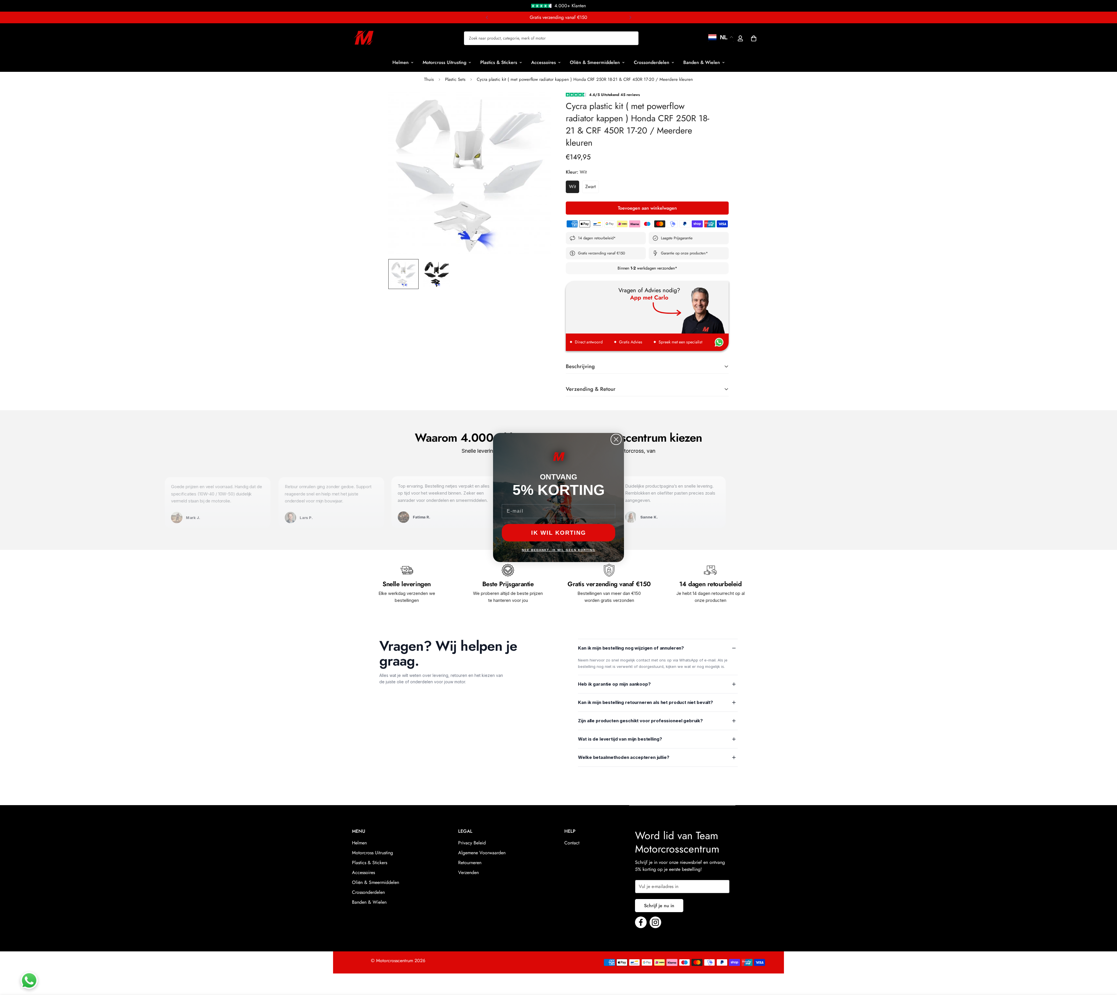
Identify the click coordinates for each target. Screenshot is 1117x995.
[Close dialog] (616, 439)
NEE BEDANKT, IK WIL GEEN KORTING (558, 550)
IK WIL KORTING (558, 532)
